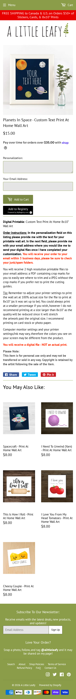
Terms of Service (57, 664)
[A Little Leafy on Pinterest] (69, 675)
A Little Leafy (28, 685)
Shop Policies (36, 664)
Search (11, 664)
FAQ (38, 668)
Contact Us (50, 668)
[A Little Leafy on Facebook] (62, 675)
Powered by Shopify (50, 685)
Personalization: (13, 158)
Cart (70, 5)
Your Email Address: (15, 179)
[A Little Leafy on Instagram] (48, 675)
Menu (11, 5)
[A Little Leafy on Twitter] (55, 675)
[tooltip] (30, 212)
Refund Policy (24, 668)
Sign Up (55, 629)
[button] (18, 210)
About (22, 664)
